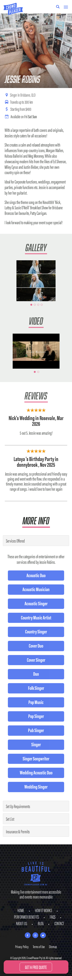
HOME (20, 910)
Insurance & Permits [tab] (18, 831)
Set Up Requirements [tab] (18, 806)
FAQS (52, 916)
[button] (8, 281)
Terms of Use (39, 946)
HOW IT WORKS (43, 910)
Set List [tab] (10, 819)
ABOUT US (21, 923)
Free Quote (36, 967)
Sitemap (53, 946)
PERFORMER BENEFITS (26, 916)
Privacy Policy (22, 946)
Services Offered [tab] (15, 540)
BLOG (41, 923)
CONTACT (59, 923)
